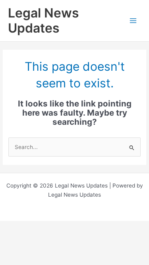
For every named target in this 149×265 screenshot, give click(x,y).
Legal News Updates (43, 20)
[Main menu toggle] (133, 21)
